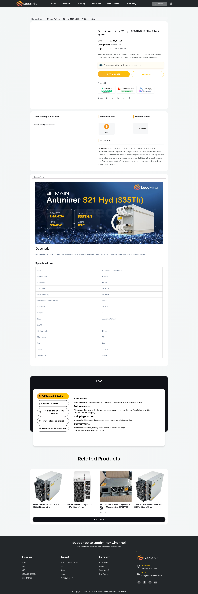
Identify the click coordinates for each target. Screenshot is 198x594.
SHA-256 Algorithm (118, 49)
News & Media (113, 4)
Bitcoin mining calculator (44, 124)
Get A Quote (99, 519)
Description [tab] (39, 177)
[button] (35, 31)
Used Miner (96, 4)
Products (66, 4)
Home (53, 4)
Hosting (81, 4)
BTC (119, 45)
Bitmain (41, 19)
